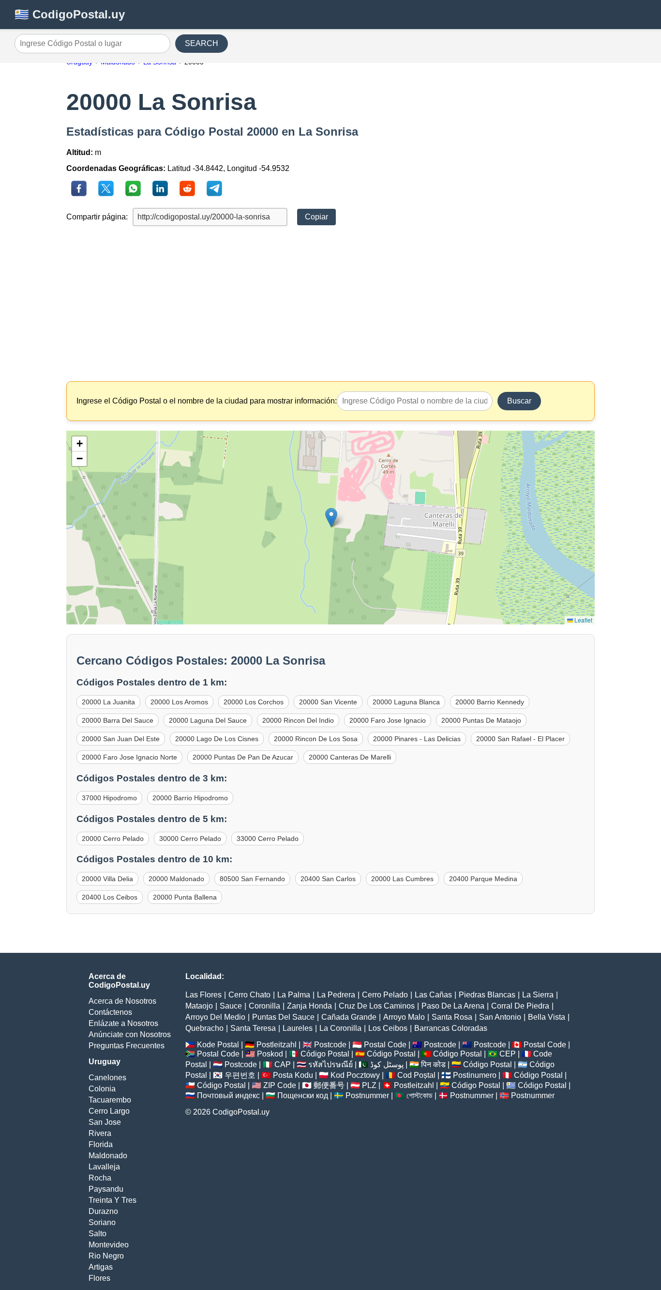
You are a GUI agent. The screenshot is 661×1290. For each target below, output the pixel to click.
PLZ (369, 1085)
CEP (507, 1054)
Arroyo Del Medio (215, 1017)
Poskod (270, 1054)
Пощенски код (302, 1095)
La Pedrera (336, 995)
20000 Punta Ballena (185, 897)
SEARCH (201, 43)
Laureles (298, 1028)
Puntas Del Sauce (283, 1017)
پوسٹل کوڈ (387, 1064)
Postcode (330, 1045)
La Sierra (538, 995)
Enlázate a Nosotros (123, 1023)
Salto (97, 1233)
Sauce (231, 1006)
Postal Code (385, 1045)
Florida (101, 1144)
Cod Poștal (416, 1075)
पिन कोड (433, 1064)
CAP (282, 1064)
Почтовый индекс (228, 1095)
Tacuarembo (110, 1100)
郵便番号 (329, 1085)
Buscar (519, 401)
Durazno (103, 1211)
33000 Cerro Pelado (268, 838)
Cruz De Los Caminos (377, 1006)
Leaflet (582, 620)
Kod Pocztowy (355, 1075)
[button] (331, 518)
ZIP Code (279, 1085)
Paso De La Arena (452, 1006)
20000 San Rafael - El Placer (520, 739)
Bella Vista (546, 1017)
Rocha (100, 1178)
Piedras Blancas (487, 995)
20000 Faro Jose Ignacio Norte (129, 757)
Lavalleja (104, 1167)
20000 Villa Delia (107, 879)
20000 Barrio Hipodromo (190, 798)
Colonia (102, 1089)
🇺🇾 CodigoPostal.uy (70, 14)
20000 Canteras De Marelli (350, 757)
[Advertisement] (330, 304)
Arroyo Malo (404, 1017)
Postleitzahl (276, 1045)
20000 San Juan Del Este (121, 739)
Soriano (102, 1222)
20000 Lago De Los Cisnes (216, 739)
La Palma (293, 995)
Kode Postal (218, 1045)
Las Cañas (433, 995)
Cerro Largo (109, 1111)
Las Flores (203, 995)
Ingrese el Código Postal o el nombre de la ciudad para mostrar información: (206, 401)
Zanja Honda (309, 1006)
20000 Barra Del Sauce (117, 720)
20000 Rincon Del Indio (298, 720)
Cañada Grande (348, 1017)
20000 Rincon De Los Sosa (316, 739)
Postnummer (367, 1095)
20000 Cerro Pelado (113, 838)
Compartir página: (97, 217)
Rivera (100, 1133)
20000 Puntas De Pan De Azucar (243, 757)
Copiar (316, 217)
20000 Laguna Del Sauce (208, 720)
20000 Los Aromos (179, 702)
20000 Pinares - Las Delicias (417, 739)
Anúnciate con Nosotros (130, 1034)
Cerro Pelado (385, 995)
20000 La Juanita (108, 702)
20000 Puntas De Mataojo (481, 720)
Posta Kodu (293, 1075)
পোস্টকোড (419, 1095)
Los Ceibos (387, 1028)
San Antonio (500, 1017)
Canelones (107, 1077)
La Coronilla (340, 1028)
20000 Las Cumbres (402, 879)
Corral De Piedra (520, 1006)
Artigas (101, 1267)
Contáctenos (110, 1012)
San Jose (105, 1122)
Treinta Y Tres (112, 1200)
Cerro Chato (249, 995)
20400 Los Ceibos (109, 897)
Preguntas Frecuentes (127, 1045)
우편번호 (240, 1075)
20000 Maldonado (176, 879)
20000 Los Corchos (254, 702)
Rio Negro (106, 1256)
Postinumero (474, 1075)
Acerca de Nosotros (122, 1001)
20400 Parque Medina (483, 879)
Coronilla (264, 1006)
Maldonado (108, 1155)
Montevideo (109, 1245)
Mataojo (199, 1006)
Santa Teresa (253, 1028)
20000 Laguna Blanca (406, 702)
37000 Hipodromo (109, 798)
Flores (99, 1278)
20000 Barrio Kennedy (489, 702)
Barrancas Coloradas (450, 1028)
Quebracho (204, 1028)
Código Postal (324, 1054)
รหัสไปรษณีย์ (330, 1064)
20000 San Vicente (328, 702)
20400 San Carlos (328, 879)
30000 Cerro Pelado (190, 838)
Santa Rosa (452, 1017)
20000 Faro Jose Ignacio (387, 720)
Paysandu (106, 1189)
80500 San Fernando (252, 879)
